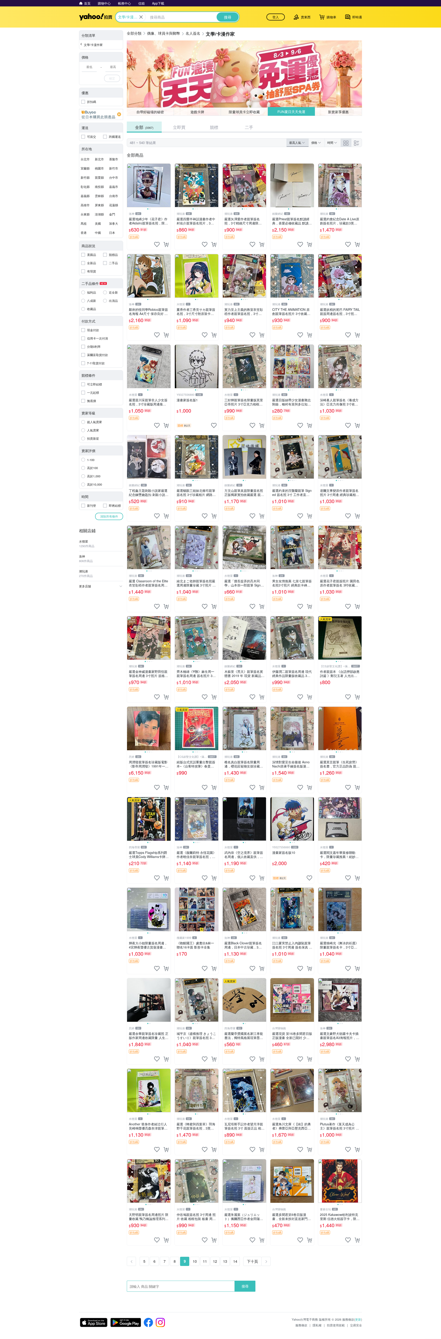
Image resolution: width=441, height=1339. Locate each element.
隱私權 (317, 1325)
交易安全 (356, 1325)
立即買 (179, 127)
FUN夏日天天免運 (291, 111)
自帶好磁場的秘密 (150, 111)
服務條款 (301, 1325)
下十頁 (252, 1261)
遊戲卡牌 (197, 111)
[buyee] (101, 114)
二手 (249, 127)
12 (215, 1261)
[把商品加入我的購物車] (166, 244)
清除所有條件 (109, 516)
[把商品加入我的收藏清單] (157, 244)
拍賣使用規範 (336, 1325)
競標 (214, 127)
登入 (275, 17)
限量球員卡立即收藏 (244, 111)
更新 (358, 1319)
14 (235, 1261)
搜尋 (245, 1286)
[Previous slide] (130, 185)
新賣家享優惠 (338, 111)
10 (195, 1261)
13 (225, 1261)
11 (205, 1261)
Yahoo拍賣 (95, 17)
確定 (112, 78)
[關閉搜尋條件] (141, 17)
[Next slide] (168, 185)
